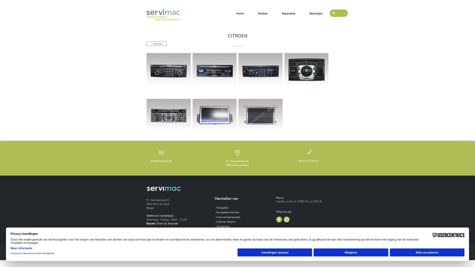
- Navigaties (222, 207)
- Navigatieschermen (227, 212)
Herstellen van (226, 198)
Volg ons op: (283, 211)
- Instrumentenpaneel (228, 217)
